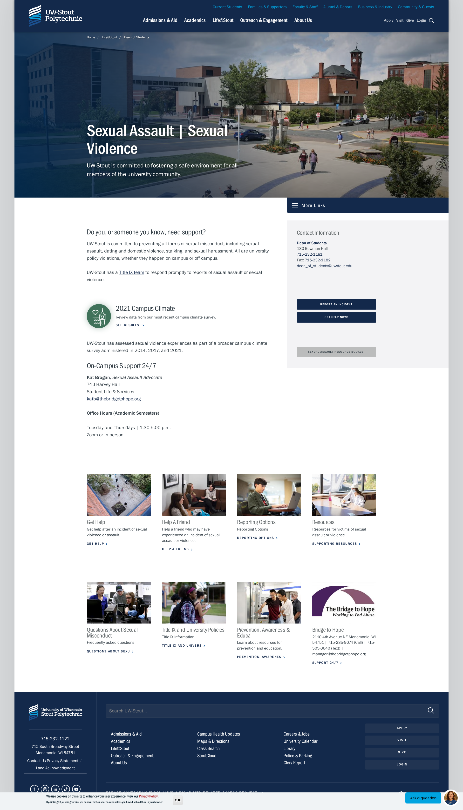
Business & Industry (375, 7)
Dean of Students (136, 37)
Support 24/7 (325, 663)
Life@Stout (223, 20)
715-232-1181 (309, 254)
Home (91, 37)
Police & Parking (298, 755)
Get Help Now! (336, 317)
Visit (399, 20)
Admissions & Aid (160, 20)
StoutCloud (207, 755)
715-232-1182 (318, 260)
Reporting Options (255, 538)
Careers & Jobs (297, 734)
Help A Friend (175, 549)
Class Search (208, 748)
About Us (303, 20)
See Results (128, 325)
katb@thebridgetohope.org (114, 399)
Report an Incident (336, 304)
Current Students (227, 7)
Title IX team (131, 272)
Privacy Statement (63, 760)
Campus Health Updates (218, 734)
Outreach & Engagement (263, 20)
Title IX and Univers (182, 646)
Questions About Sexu (108, 651)
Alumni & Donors (337, 7)
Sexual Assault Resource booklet (336, 351)
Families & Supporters (267, 7)
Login (421, 20)
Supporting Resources (334, 544)
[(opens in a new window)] (344, 603)
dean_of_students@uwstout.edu (324, 266)
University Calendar (300, 741)
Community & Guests (416, 7)
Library (289, 748)
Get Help (95, 544)
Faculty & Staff (305, 7)
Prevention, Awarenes (259, 657)
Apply (389, 20)
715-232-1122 (55, 739)
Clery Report (294, 762)
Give (410, 20)
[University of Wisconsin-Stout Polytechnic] (55, 717)
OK (178, 800)
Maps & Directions (213, 741)
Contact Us (37, 760)
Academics (195, 20)
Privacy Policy (148, 796)
